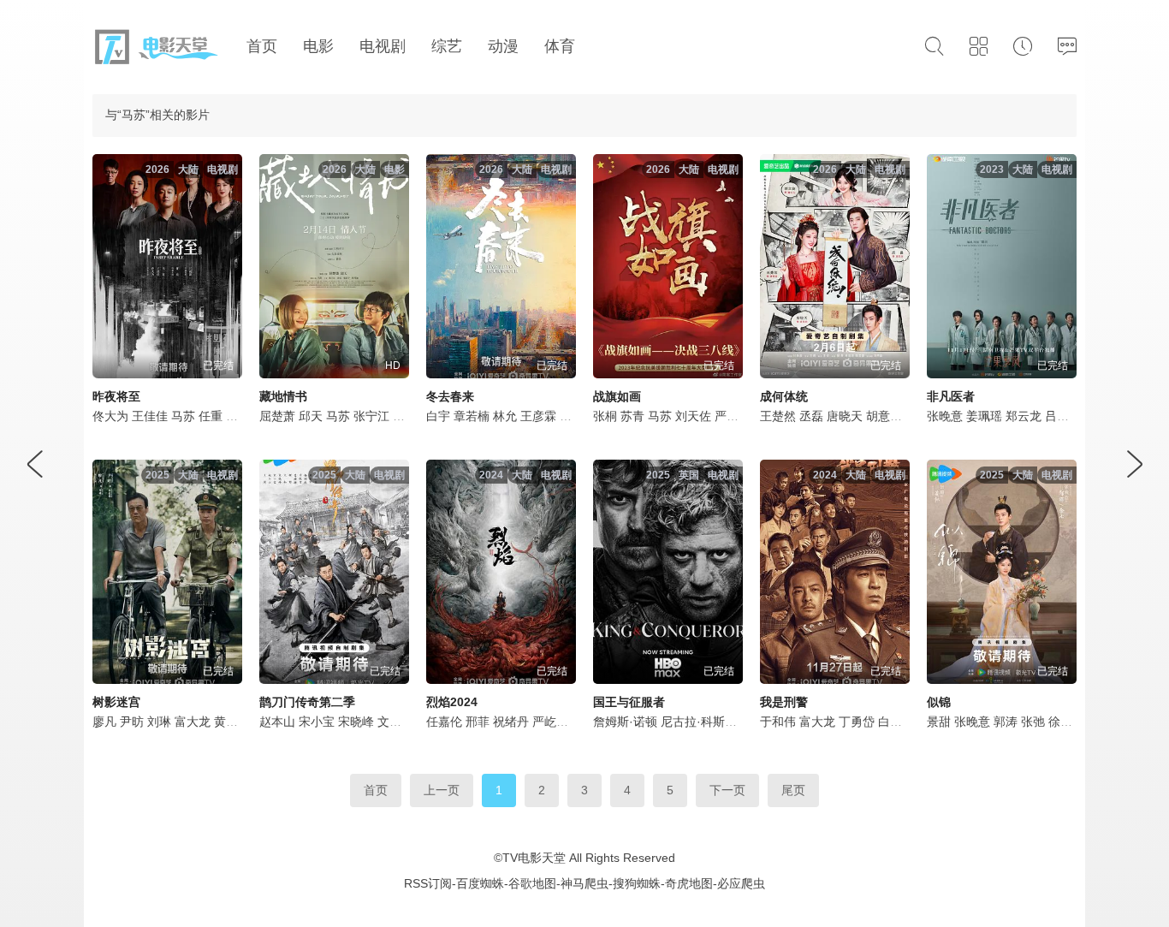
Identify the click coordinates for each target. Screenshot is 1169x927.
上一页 (442, 790)
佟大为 (110, 416)
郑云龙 (1023, 416)
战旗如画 (617, 396)
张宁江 (371, 416)
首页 (376, 790)
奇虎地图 (689, 883)
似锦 (939, 702)
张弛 (1033, 721)
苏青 (632, 416)
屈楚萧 (277, 416)
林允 (505, 416)
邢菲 (478, 721)
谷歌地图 (532, 883)
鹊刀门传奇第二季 (307, 702)
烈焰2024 (452, 702)
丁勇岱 (857, 721)
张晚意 (945, 416)
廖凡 (104, 721)
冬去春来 (450, 396)
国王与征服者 (629, 702)
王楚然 (778, 416)
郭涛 (1006, 721)
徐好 (1060, 721)
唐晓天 (845, 416)
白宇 (438, 416)
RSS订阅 (428, 883)
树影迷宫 (116, 702)
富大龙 (193, 721)
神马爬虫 (584, 883)
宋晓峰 (356, 721)
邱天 (311, 416)
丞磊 (811, 416)
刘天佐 (693, 416)
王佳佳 (150, 416)
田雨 (572, 416)
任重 (211, 416)
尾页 (793, 790)
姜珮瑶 (984, 416)
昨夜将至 (116, 396)
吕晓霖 (1063, 416)
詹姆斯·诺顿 (625, 721)
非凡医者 (951, 396)
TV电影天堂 (534, 858)
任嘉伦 (444, 721)
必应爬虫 (741, 883)
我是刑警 (784, 702)
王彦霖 (538, 416)
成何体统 (784, 396)
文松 (389, 721)
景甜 (939, 721)
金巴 (405, 416)
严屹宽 (733, 416)
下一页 (727, 790)
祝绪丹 (511, 721)
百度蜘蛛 (480, 883)
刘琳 (159, 721)
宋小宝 (317, 721)
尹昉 (132, 721)
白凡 (890, 721)
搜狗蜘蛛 (637, 883)
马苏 (183, 416)
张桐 (605, 416)
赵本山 (277, 721)
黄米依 (232, 721)
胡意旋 (884, 416)
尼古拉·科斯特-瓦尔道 (719, 721)
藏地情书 (283, 396)
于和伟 (778, 721)
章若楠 (472, 416)
